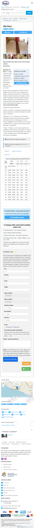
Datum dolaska (8, 293)
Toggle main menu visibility (32, 3)
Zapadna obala (22, 18)
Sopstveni (16, 327)
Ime (5, 269)
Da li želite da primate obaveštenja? (13, 330)
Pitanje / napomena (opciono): (11, 339)
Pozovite (26, 369)
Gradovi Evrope (6, 444)
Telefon (6, 287)
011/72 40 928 (22, 213)
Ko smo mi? (6, 483)
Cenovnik (6, 151)
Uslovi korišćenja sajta (8, 490)
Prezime (6, 275)
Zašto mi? (5, 485)
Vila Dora (10, 435)
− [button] (3, 386)
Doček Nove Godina (21, 442)
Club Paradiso (18, 525)
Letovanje (4, 18)
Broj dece (6, 317)
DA (6, 336)
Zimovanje (11, 442)
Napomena (7, 154)
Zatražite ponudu (18, 217)
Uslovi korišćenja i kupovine (10, 469)
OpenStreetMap (25, 396)
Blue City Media (30, 527)
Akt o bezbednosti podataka (10, 495)
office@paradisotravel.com (10, 508)
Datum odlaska (8, 299)
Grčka (10, 18)
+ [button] (3, 384)
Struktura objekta (8, 305)
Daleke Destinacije (26, 444)
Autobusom (9, 327)
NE (10, 336)
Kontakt (5, 493)
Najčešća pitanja (7, 464)
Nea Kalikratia (7, 20)
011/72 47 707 (16, 506)
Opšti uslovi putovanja (9, 488)
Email (5, 281)
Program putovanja (16, 151)
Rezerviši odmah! (22, 83)
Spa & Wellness (16, 444)
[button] (29, 38)
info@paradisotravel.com (7, 9)
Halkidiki (15, 18)
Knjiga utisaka (6, 467)
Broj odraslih (7, 311)
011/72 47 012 (11, 213)
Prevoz (6, 325)
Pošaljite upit (23, 32)
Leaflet (15, 396)
